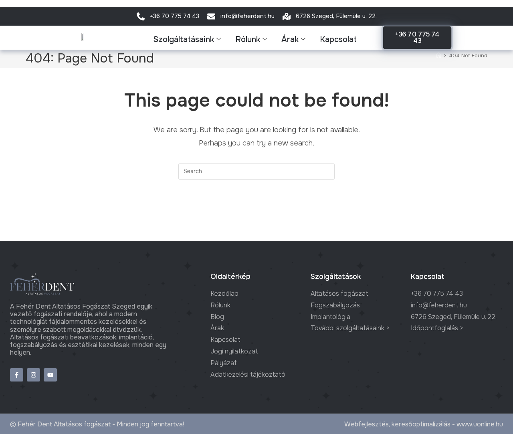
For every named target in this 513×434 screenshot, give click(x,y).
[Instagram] (33, 375)
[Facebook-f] (16, 375)
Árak (290, 39)
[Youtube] (50, 375)
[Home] (438, 55)
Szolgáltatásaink (183, 39)
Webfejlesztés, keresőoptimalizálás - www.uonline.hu (423, 424)
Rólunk (247, 39)
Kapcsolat (338, 39)
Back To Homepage (256, 212)
